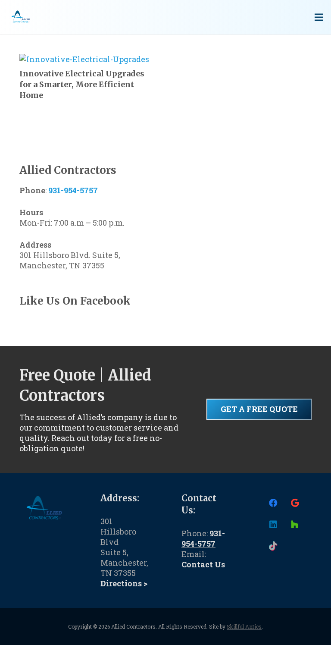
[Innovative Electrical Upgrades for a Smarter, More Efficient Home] (84, 59)
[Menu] (319, 17)
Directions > (123, 583)
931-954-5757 (73, 190)
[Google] (295, 503)
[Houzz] (295, 524)
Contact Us (203, 564)
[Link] (21, 17)
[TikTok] (273, 546)
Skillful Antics (244, 626)
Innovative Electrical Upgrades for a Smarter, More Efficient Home (81, 84)
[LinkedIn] (273, 524)
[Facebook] (273, 503)
